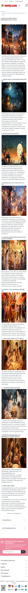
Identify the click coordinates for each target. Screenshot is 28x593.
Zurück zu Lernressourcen (14, 513)
